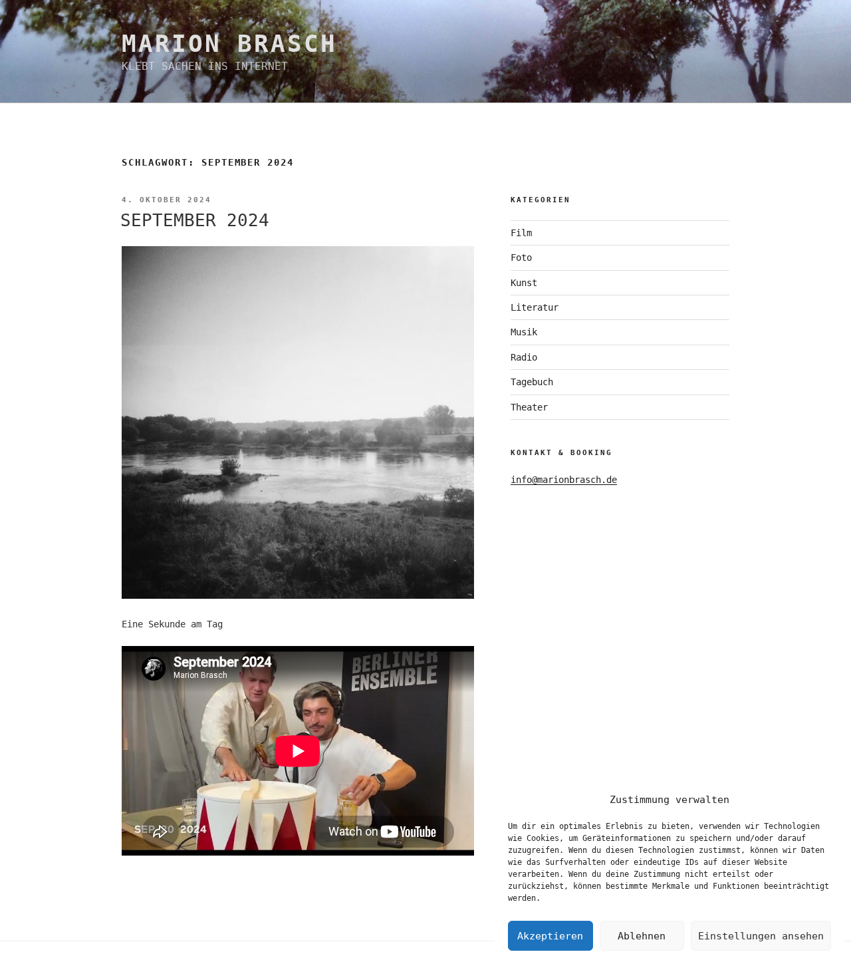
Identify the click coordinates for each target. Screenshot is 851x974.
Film (521, 233)
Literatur (534, 307)
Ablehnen (642, 936)
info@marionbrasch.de (564, 479)
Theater (529, 407)
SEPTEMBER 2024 (194, 220)
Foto (521, 257)
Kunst (524, 282)
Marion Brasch (229, 43)
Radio (524, 357)
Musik (524, 332)
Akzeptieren (550, 936)
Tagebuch (532, 382)
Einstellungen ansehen (761, 936)
